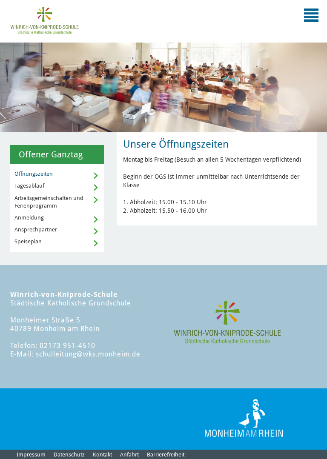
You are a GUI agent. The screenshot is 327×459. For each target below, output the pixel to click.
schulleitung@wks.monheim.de (88, 354)
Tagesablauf (29, 185)
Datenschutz (69, 454)
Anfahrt (129, 454)
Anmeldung (29, 217)
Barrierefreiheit (165, 454)
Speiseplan (28, 241)
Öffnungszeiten (33, 174)
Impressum (31, 454)
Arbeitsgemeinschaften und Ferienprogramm (48, 202)
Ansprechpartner (35, 229)
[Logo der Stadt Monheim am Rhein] (244, 418)
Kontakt (102, 454)
